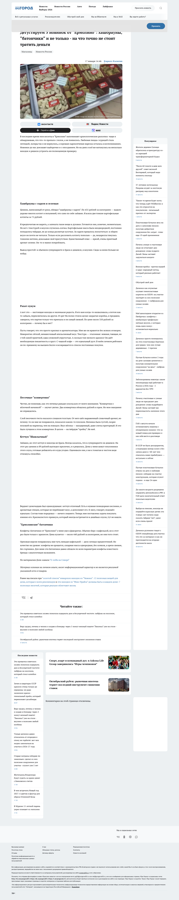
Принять (156, 26)
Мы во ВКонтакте (99, 17)
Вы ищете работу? (138, 17)
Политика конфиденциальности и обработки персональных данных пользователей (23, 858)
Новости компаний (79, 853)
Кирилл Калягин (113, 61)
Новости (43, 6)
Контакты (76, 850)
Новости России (62, 6)
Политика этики (17, 850)
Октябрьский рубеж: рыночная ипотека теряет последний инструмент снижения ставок (60, 640)
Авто (79, 6)
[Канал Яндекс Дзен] (45, 130)
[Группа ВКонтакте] (45, 124)
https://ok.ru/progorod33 (39, 879)
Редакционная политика (81, 847)
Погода (92, 6)
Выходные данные (18, 847)
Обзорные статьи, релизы (51, 850)
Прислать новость (143, 8)
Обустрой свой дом (75, 17)
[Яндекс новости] (97, 124)
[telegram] (32, 597)
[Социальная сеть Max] (97, 130)
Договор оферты (48, 853)
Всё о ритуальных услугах (26, 17)
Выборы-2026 (45, 9)
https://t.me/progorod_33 (57, 879)
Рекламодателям (52, 17)
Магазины (27, 51)
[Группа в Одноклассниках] (124, 837)
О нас (44, 847)
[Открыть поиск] (160, 8)
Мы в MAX (118, 17)
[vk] (24, 597)
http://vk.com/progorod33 (21, 879)
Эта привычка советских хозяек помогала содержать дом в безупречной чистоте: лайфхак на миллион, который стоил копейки (67, 616)
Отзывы (14, 853)
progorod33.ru (84, 873)
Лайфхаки (108, 6)
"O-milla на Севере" (59, 560)
